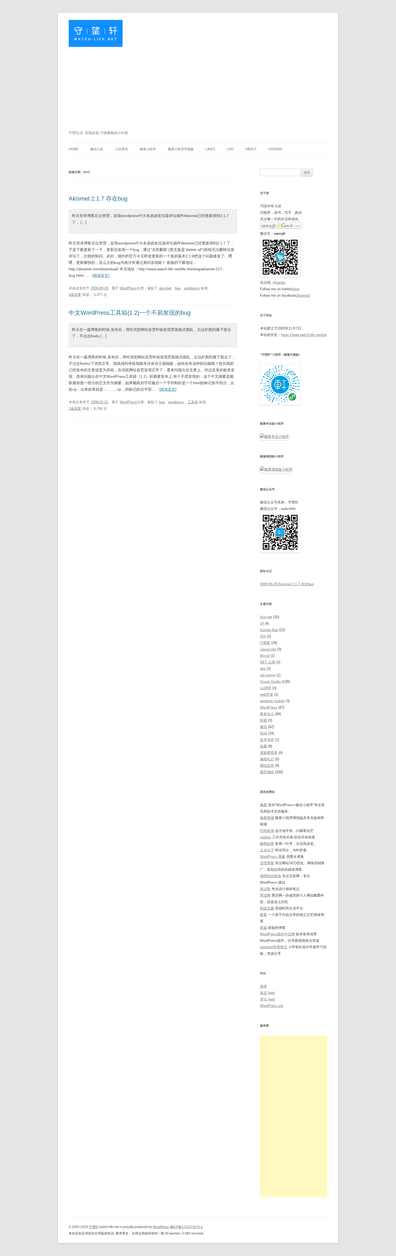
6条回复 (75, 295)
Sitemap (275, 149)
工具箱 (192, 402)
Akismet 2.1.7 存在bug (98, 198)
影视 (263, 720)
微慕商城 (267, 818)
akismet (165, 288)
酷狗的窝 (267, 844)
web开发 (266, 694)
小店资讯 (121, 149)
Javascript (268, 649)
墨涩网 (265, 895)
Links (210, 149)
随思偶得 (267, 772)
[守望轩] (96, 35)
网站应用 (267, 766)
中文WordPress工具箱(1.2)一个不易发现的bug (129, 312)
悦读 (263, 733)
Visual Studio (270, 682)
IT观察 (265, 643)
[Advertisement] (198, 89)
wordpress (192, 288)
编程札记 (267, 759)
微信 (263, 727)
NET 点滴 (267, 662)
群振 (263, 928)
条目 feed (267, 993)
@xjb (295, 289)
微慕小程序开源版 (181, 149)
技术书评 (267, 740)
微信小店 (96, 149)
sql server (267, 675)
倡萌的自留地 (270, 876)
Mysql (264, 656)
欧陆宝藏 (267, 908)
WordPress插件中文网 (277, 934)
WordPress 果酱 (272, 857)
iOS (263, 636)
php (263, 669)
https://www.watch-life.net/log (303, 335)
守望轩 (94, 1227)
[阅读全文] (100, 275)
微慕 (263, 805)
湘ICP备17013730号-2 (186, 1227)
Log (230, 149)
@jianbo (279, 283)
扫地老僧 (267, 831)
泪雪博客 (267, 863)
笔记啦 (265, 889)
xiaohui (265, 837)
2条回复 (75, 409)
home (73, 149)
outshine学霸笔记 (273, 947)
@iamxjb (303, 295)
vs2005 (265, 688)
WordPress (128, 288)
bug (177, 288)
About (250, 149)
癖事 (263, 915)
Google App (269, 630)
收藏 (263, 746)
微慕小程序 (148, 149)
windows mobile (272, 701)
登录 (263, 986)
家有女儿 (267, 714)
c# (262, 623)
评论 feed (267, 999)
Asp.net (266, 617)
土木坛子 (267, 850)
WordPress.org (271, 1006)
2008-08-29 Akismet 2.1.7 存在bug (287, 584)
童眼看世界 (268, 753)
